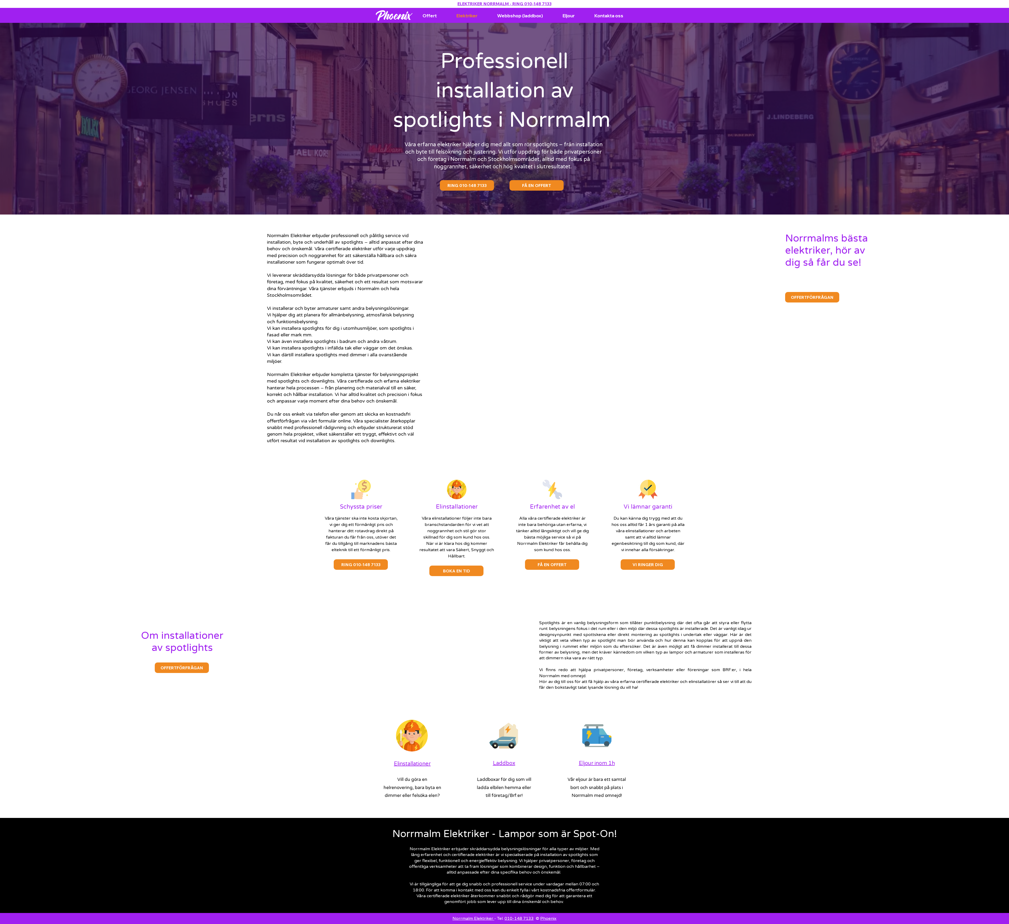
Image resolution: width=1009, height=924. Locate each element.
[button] (648, 564)
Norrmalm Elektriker (473, 918)
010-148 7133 (519, 918)
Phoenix (548, 918)
